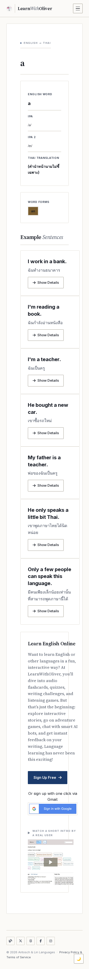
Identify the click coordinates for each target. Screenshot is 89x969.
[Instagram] (51, 941)
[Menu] (78, 8)
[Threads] (30, 941)
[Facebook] (41, 941)
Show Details (48, 282)
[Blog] (10, 941)
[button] (51, 862)
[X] (20, 941)
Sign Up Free (45, 777)
